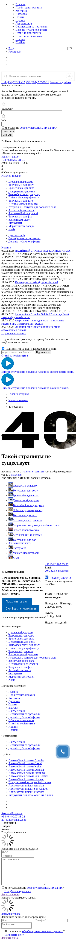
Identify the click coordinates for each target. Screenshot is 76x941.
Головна (20, 4)
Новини (20, 39)
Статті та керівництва (29, 36)
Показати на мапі (17, 601)
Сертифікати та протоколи (32, 26)
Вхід (11, 48)
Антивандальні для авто (27, 520)
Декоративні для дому (26, 500)
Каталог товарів (11, 175)
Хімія (16, 557)
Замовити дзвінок (60, 82)
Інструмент (19, 547)
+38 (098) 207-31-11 (37, 82)
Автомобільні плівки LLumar (26, 779)
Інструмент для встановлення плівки (30, 795)
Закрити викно (10, 894)
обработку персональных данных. (42, 931)
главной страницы (33, 471)
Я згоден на (31, 127)
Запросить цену (14, 934)
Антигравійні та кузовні (27, 534)
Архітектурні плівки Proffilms (26, 791)
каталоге (16, 474)
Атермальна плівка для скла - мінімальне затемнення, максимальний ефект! (32, 322)
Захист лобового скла (26, 529)
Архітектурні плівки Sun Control (28, 788)
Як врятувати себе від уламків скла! (36, 282)
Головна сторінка (18, 393)
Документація (24, 23)
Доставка (21, 13)
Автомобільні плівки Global (25, 763)
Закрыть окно (9, 937)
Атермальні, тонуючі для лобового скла (36, 525)
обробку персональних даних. (38, 127)
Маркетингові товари (26, 552)
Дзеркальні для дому (25, 485)
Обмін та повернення (28, 32)
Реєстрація (14, 51)
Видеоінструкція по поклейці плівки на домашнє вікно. (35, 387)
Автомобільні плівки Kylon (25, 766)
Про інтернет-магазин (29, 7)
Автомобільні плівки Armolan (26, 760)
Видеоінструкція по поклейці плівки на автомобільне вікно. (37, 371)
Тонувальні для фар (24, 539)
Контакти (21, 10)
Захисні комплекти (19, 543)
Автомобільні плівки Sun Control (28, 775)
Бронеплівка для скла (26, 495)
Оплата (20, 17)
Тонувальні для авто (25, 515)
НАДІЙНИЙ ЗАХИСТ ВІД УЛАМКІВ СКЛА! (43, 250)
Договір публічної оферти (31, 29)
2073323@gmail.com (57, 570)
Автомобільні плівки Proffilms (26, 772)
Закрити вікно (10, 156)
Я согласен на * (35, 931)
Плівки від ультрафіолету (28, 510)
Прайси (20, 42)
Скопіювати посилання (21, 608)
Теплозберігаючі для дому (28, 505)
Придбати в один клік (17, 891)
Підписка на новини (13, 333)
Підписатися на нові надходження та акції (30, 348)
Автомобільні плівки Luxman (26, 769)
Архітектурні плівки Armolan (26, 785)
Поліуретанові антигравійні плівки (29, 782)
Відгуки (20, 20)
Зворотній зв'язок (11, 813)
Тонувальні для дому (25, 490)
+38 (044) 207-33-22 (13, 82)
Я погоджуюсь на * (35, 887)
